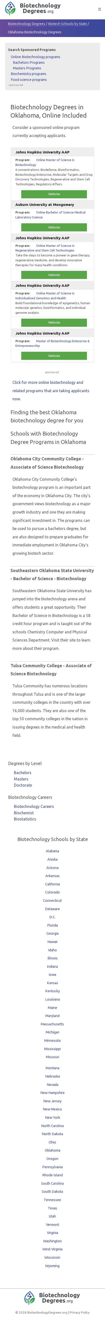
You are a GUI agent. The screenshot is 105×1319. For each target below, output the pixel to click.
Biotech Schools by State (67, 24)
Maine (52, 1008)
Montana (52, 1068)
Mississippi (52, 1049)
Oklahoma (52, 1150)
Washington (52, 1241)
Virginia (52, 1233)
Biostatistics (25, 819)
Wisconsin (52, 1257)
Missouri (52, 1057)
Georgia (52, 933)
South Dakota (52, 1191)
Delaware (52, 909)
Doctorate (23, 785)
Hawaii (52, 942)
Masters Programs (27, 68)
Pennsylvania (52, 1167)
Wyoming (52, 1266)
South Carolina (52, 1183)
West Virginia (52, 1249)
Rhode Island (52, 1175)
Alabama (52, 851)
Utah (52, 1216)
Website (54, 194)
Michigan (52, 1032)
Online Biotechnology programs (35, 57)
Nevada (52, 1085)
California (52, 884)
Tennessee (52, 1200)
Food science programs (29, 80)
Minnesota (52, 1041)
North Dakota (52, 1134)
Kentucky (52, 991)
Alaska (52, 859)
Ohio (52, 1142)
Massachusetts (52, 1024)
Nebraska (52, 1076)
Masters (21, 779)
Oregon (52, 1159)
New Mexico (52, 1109)
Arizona (52, 868)
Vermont (52, 1225)
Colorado (52, 892)
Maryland (52, 1016)
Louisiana (52, 999)
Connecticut (52, 901)
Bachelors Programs (29, 62)
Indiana (52, 966)
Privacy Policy (80, 1312)
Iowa (52, 975)
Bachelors (23, 772)
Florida (52, 925)
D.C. (52, 917)
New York (52, 1117)
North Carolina (52, 1126)
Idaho (52, 950)
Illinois (52, 958)
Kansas (52, 983)
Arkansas (52, 876)
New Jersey (52, 1101)
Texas (52, 1208)
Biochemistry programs (28, 74)
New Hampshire (52, 1093)
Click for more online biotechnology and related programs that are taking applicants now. (50, 390)
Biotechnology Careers (34, 806)
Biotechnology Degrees (26, 24)
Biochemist (24, 813)
